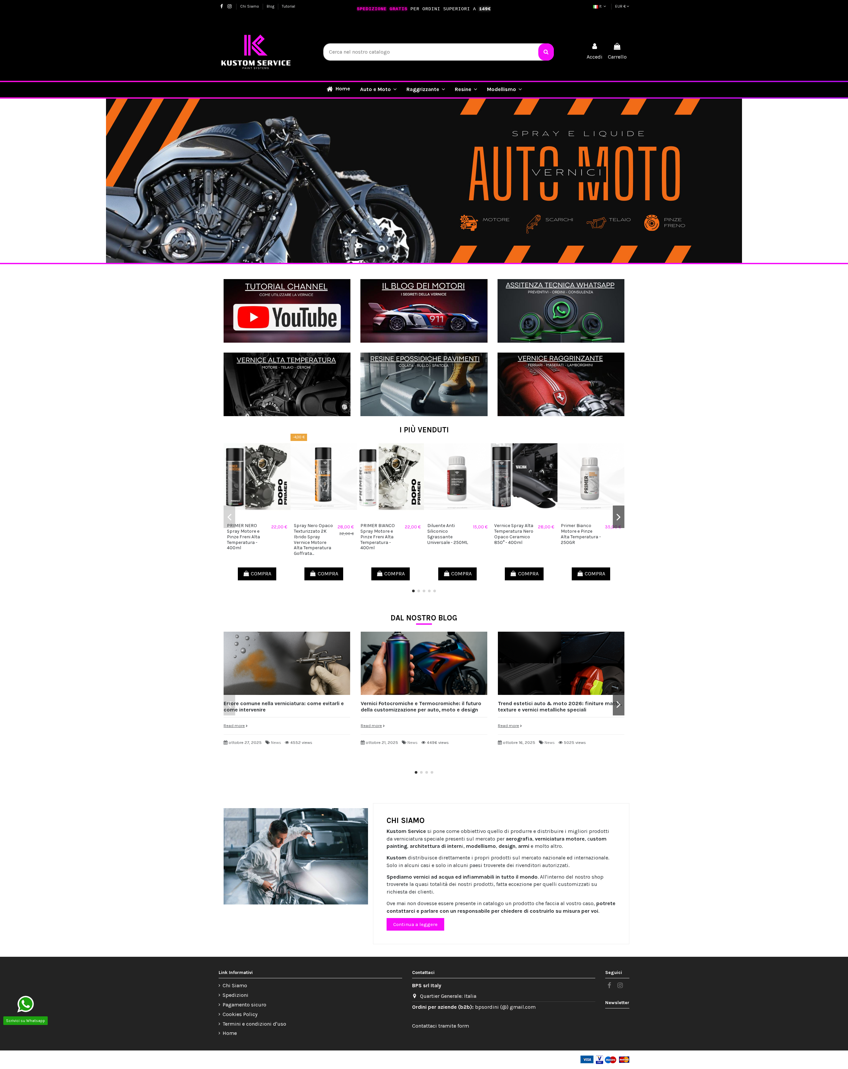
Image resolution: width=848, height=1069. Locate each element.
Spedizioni (235, 995)
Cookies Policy (240, 1014)
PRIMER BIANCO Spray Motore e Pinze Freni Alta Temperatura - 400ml (377, 537)
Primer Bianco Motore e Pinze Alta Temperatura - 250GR (581, 534)
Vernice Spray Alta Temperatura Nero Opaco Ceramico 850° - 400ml (513, 534)
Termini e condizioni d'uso (254, 1024)
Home (230, 1033)
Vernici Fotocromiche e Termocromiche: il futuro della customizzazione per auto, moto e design (421, 706)
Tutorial (288, 6)
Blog (271, 6)
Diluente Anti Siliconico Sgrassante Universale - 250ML (447, 534)
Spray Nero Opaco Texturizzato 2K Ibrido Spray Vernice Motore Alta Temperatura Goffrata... (313, 539)
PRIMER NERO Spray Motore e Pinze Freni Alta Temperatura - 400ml (243, 537)
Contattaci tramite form (440, 1026)
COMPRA (261, 573)
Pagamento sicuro (244, 1004)
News (276, 742)
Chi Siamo (250, 6)
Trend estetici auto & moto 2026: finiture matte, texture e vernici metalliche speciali (560, 706)
